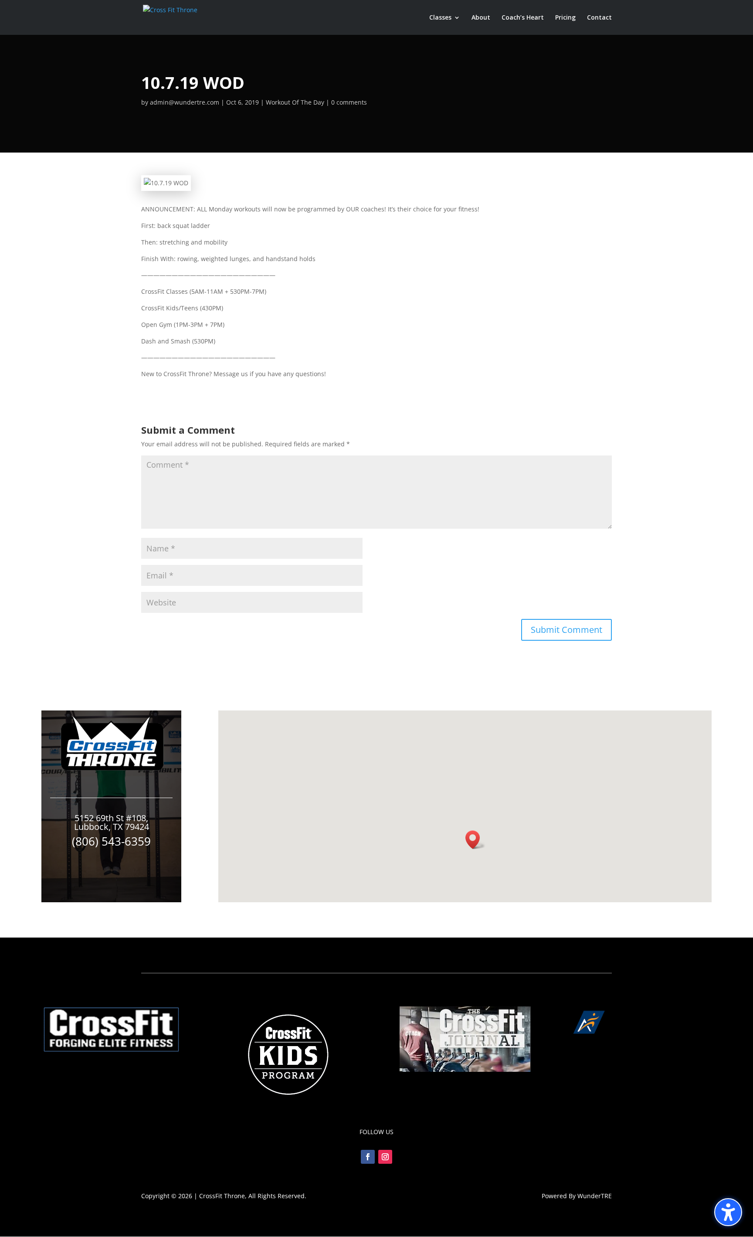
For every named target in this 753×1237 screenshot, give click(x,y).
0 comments (349, 102)
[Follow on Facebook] (368, 1157)
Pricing (565, 17)
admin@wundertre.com (184, 102)
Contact (599, 17)
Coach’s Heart (523, 17)
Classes (440, 17)
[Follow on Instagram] (385, 1157)
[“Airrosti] (642, 1036)
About (480, 17)
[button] (728, 1212)
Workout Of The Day (295, 102)
